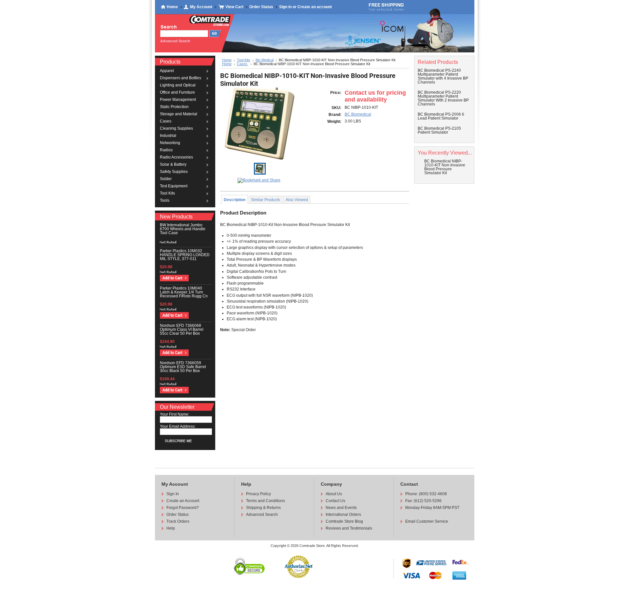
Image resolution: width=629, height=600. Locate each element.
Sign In (172, 494)
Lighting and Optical (178, 85)
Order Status (261, 7)
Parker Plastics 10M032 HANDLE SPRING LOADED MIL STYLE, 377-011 (185, 255)
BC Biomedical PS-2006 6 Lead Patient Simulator (441, 116)
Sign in (285, 7)
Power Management (178, 100)
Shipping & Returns (263, 507)
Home (172, 7)
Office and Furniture (177, 92)
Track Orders (177, 521)
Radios (166, 150)
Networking (170, 143)
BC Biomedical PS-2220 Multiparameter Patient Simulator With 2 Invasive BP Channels (443, 98)
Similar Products (265, 199)
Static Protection (174, 107)
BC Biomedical (358, 114)
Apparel (167, 71)
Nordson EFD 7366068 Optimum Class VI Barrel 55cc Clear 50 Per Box (181, 329)
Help (170, 528)
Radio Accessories (176, 157)
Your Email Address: (178, 426)
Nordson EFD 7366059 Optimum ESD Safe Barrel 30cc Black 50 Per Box (183, 367)
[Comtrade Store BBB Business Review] (319, 574)
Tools (164, 200)
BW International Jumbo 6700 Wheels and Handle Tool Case (182, 229)
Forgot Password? (182, 507)
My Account (201, 7)
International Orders (343, 514)
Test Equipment (173, 186)
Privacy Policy (258, 494)
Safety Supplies (174, 172)
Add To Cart (174, 278)
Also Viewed (297, 199)
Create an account (314, 7)
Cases (165, 121)
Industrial (168, 136)
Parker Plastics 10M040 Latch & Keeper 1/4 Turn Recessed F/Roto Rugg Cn (184, 292)
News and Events (341, 507)
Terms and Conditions (265, 500)
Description (234, 199)
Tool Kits (167, 193)
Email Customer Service (426, 521)
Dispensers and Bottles (180, 78)
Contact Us (335, 500)
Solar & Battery (173, 164)
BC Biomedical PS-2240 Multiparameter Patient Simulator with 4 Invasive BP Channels (443, 76)
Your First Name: (174, 414)
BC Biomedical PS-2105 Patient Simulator (439, 130)
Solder (166, 179)
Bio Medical (265, 60)
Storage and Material (178, 114)
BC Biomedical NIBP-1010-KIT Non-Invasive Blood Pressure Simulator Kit (444, 167)
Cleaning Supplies (176, 128)
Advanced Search (262, 514)
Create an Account (182, 500)
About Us (334, 494)
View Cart (234, 7)
